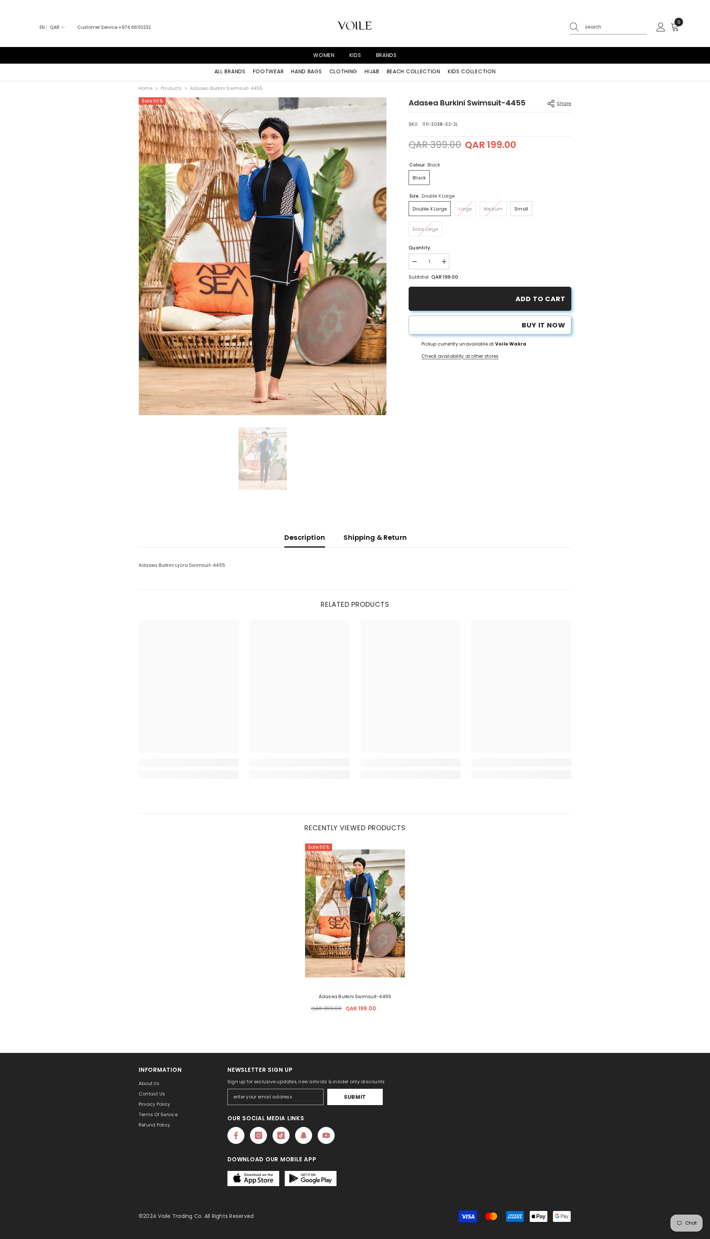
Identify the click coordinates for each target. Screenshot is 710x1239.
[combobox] (616, 27)
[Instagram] (258, 1135)
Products (171, 88)
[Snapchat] (303, 1135)
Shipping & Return (375, 537)
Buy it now (543, 325)
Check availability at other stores (460, 356)
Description (304, 537)
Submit (355, 1097)
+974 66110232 (134, 27)
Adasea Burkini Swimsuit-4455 (355, 996)
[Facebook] (235, 1135)
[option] (263, 256)
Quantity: (420, 248)
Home (145, 88)
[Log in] (660, 27)
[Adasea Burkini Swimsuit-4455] (355, 913)
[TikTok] (281, 1135)
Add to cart (540, 298)
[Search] (608, 27)
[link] (189, 762)
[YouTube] (326, 1135)
